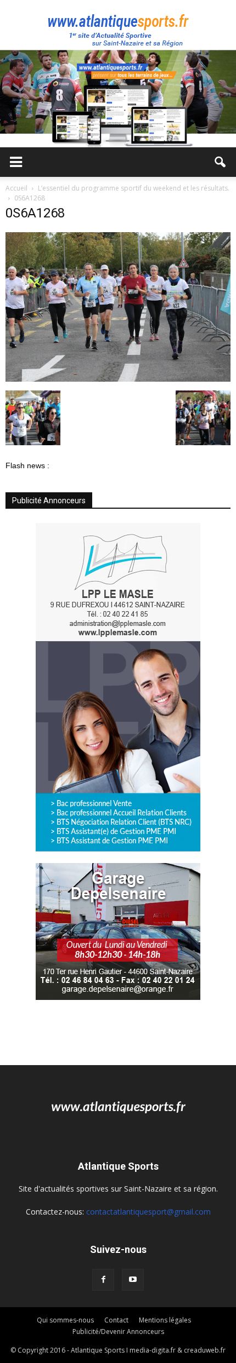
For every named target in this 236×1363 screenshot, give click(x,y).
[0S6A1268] (118, 379)
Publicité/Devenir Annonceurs (118, 1331)
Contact (116, 1320)
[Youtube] (133, 1280)
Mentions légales (165, 1320)
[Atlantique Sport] (118, 25)
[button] (220, 162)
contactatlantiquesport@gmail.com (148, 1211)
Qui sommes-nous (65, 1320)
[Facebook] (103, 1280)
